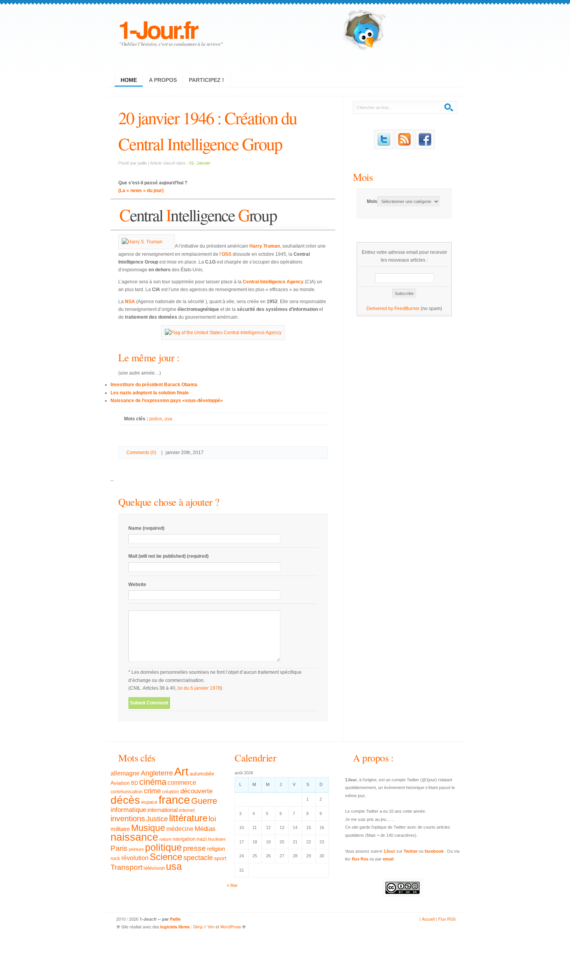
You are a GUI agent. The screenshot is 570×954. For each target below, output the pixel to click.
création (170, 791)
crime (152, 791)
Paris (119, 848)
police (155, 418)
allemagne (125, 773)
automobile (202, 774)
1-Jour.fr (157, 29)
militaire (120, 829)
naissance (134, 837)
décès (125, 800)
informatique (128, 810)
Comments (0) (141, 452)
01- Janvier (200, 163)
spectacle (198, 858)
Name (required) (146, 528)
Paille (175, 919)
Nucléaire (217, 839)
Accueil (428, 919)
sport (220, 858)
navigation (184, 839)
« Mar (232, 885)
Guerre (204, 801)
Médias (205, 829)
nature (165, 839)
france (174, 800)
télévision (154, 868)
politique (163, 847)
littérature (188, 818)
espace (149, 802)
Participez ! (206, 80)
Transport (126, 867)
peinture (136, 849)
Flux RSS (447, 919)
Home (129, 80)
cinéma (152, 782)
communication (127, 791)
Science (166, 857)
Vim (210, 927)
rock (115, 858)
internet (187, 810)
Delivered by (380, 308)
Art (181, 771)
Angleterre (157, 773)
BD (134, 783)
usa (168, 418)
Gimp (198, 927)
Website (137, 584)
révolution (135, 858)
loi (212, 819)
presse (194, 848)
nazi (202, 839)
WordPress (230, 927)
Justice (157, 819)
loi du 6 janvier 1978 (199, 688)
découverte (196, 791)
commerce (182, 782)
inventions (128, 818)
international (162, 810)
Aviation (120, 783)
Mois (363, 177)
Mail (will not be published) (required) (168, 556)
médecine (179, 829)
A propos (163, 80)
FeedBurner (407, 308)
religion (216, 848)
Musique (148, 828)
